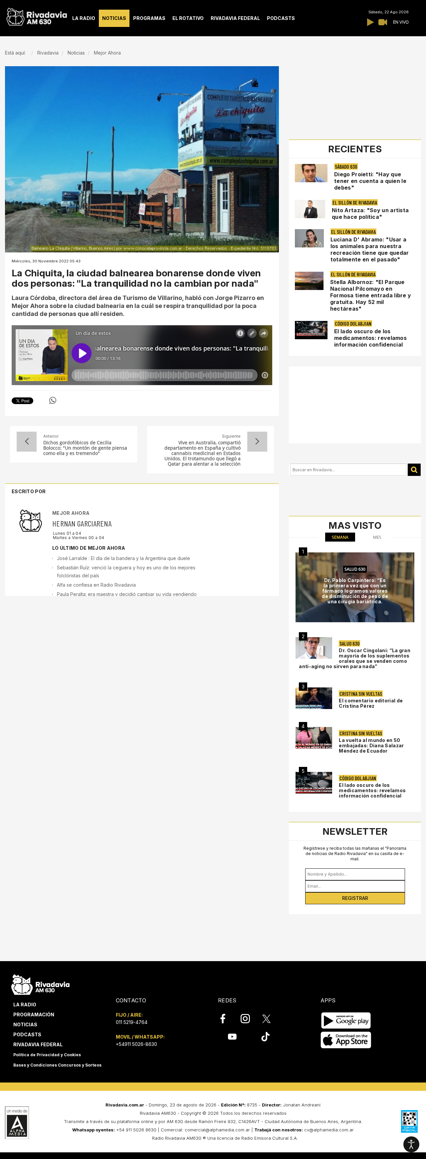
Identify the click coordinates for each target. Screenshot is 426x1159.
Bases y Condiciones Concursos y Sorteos (57, 1065)
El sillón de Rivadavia (354, 202)
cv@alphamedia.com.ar (329, 1129)
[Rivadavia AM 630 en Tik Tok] (265, 1037)
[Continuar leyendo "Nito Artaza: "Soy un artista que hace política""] (310, 209)
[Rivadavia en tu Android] (345, 1020)
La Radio (24, 1004)
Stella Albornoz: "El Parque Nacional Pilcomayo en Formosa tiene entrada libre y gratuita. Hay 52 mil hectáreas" (370, 295)
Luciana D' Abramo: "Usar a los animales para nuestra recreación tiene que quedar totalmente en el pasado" (369, 249)
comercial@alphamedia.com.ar (217, 1129)
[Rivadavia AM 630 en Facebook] (226, 1019)
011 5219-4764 (131, 1022)
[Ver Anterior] (27, 442)
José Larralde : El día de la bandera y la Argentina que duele (123, 558)
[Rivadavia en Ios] (345, 1040)
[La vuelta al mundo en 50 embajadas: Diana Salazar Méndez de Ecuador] (314, 738)
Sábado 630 (346, 166)
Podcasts (27, 1034)
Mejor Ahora (71, 513)
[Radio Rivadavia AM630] (36, 15)
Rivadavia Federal (38, 1044)
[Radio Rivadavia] (40, 983)
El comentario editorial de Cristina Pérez (371, 703)
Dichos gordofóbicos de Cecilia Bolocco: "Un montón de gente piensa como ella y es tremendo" (85, 448)
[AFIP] (409, 1121)
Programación (33, 1014)
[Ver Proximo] (257, 442)
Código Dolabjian (353, 323)
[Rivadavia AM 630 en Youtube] (232, 1037)
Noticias (25, 1024)
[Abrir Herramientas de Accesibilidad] (411, 1144)
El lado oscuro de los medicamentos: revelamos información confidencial (370, 338)
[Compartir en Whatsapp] (52, 400)
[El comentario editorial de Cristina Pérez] (314, 698)
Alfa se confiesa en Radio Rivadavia (96, 585)
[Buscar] (414, 470)
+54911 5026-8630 (136, 1044)
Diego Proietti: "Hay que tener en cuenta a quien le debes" (370, 181)
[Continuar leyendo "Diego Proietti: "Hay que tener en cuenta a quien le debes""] (311, 173)
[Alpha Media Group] (17, 1122)
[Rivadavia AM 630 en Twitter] (271, 1018)
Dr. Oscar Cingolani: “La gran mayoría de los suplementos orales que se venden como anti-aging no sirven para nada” (354, 658)
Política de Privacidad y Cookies (47, 1054)
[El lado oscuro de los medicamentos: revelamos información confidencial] (314, 783)
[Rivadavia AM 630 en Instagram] (249, 1019)
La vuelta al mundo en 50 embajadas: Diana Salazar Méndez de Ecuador (371, 745)
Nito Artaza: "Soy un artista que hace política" (370, 213)
